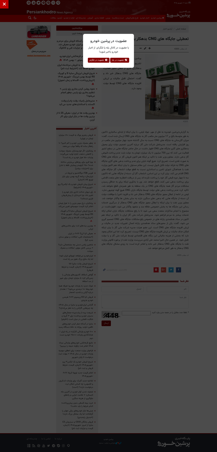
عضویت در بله (118, 60)
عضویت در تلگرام (97, 60)
